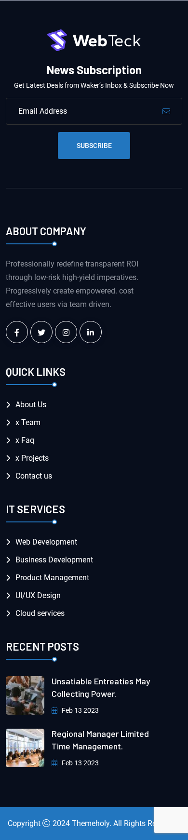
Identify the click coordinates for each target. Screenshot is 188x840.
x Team (27, 422)
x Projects (32, 458)
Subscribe (94, 145)
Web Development (46, 542)
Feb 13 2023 (79, 710)
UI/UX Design (38, 595)
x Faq (24, 440)
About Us (30, 404)
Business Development (54, 559)
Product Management (52, 577)
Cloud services (40, 613)
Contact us (33, 475)
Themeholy (90, 823)
